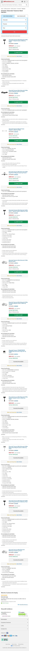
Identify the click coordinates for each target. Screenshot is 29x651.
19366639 (16, 306)
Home (2, 8)
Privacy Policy (20, 644)
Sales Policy (8, 644)
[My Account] (24, 1)
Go (14, 31)
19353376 (16, 131)
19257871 (16, 354)
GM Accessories (7, 8)
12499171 (16, 263)
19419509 (16, 43)
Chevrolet (19, 8)
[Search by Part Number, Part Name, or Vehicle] (26, 5)
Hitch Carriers (13, 8)
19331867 (16, 212)
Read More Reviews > (24, 604)
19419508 (16, 400)
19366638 (16, 450)
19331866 (16, 503)
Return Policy (14, 644)
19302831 (16, 552)
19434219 (16, 174)
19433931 (16, 93)
